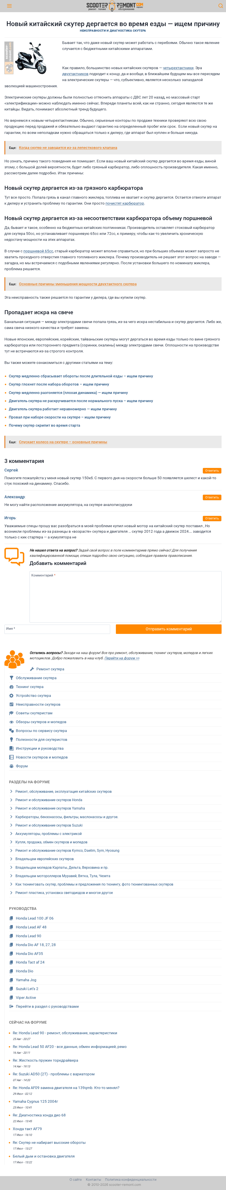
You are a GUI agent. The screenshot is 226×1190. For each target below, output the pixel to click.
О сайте (76, 1179)
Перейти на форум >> (121, 658)
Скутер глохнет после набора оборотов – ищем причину (59, 384)
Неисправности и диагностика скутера (113, 30)
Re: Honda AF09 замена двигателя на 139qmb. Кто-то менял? (66, 1087)
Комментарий (43, 575)
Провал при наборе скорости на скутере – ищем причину (60, 417)
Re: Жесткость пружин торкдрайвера (45, 1060)
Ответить (212, 470)
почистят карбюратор (124, 203)
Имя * (10, 629)
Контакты (93, 1179)
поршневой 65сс (38, 251)
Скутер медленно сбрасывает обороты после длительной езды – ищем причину (81, 376)
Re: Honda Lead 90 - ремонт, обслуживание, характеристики (65, 1033)
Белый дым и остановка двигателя (44, 1156)
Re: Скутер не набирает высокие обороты (49, 1142)
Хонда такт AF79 (27, 1129)
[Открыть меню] (9, 6)
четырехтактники (178, 68)
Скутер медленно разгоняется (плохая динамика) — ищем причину (68, 392)
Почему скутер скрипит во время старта (44, 425)
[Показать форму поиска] (220, 6)
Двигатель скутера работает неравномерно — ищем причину (63, 409)
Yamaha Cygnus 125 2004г (35, 1101)
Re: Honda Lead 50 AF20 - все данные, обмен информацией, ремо (70, 1046)
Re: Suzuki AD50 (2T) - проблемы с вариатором (54, 1074)
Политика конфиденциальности (130, 1179)
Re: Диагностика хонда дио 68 (39, 1115)
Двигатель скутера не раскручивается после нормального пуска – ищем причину (81, 401)
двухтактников (75, 74)
